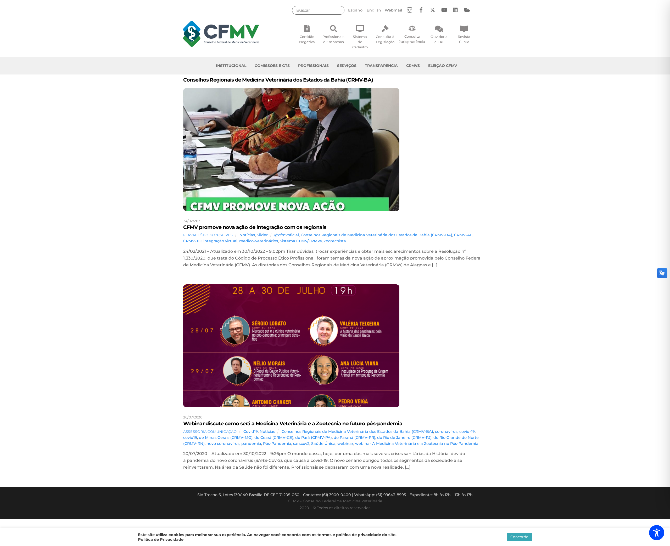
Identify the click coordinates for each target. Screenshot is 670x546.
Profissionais (313, 65)
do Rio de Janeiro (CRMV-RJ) (404, 437)
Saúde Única (323, 443)
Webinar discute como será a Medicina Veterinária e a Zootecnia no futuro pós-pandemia (292, 423)
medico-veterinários (258, 241)
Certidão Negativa (307, 39)
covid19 (190, 437)
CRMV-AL (463, 235)
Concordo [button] (519, 536)
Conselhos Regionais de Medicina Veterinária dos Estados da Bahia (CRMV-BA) (376, 235)
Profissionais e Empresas (333, 39)
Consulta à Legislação (385, 39)
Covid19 (250, 431)
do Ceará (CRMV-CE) (273, 437)
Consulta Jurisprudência (412, 39)
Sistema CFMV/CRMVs (301, 241)
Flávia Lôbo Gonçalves (208, 235)
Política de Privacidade (160, 539)
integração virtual (220, 241)
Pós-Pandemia (277, 443)
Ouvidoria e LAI (439, 39)
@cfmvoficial (286, 235)
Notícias (247, 235)
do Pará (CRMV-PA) (313, 437)
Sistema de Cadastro (360, 42)
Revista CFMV (464, 39)
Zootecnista (334, 241)
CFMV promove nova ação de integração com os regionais (254, 227)
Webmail (393, 10)
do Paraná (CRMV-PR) (354, 437)
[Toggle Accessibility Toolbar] (657, 533)
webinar (345, 443)
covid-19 (467, 431)
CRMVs (413, 65)
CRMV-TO (192, 241)
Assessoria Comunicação (210, 431)
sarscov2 (301, 443)
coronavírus (446, 431)
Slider (262, 235)
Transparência (381, 65)
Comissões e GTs (272, 65)
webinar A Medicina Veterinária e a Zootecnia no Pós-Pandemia (416, 443)
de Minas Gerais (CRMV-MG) (226, 437)
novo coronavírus (222, 443)
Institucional (231, 65)
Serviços (346, 65)
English (374, 10)
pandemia (251, 443)
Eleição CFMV (442, 65)
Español (356, 10)
